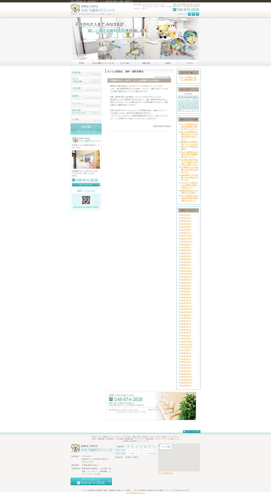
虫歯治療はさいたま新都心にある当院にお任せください (189, 177)
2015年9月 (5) (186, 280)
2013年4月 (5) (186, 365)
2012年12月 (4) (186, 377)
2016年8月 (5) (186, 247)
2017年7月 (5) (186, 215)
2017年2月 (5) (186, 230)
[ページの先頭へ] (191, 431)
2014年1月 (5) (186, 338)
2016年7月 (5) (186, 250)
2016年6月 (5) (186, 253)
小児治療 (119, 439)
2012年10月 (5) (186, 383)
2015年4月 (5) (186, 294)
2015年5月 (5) (186, 291)
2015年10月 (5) (186, 277)
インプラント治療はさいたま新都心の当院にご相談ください (189, 185)
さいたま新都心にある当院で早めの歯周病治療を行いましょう (189, 154)
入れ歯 (170, 439)
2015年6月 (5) (186, 288)
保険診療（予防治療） (106, 439)
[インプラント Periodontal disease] (86, 106)
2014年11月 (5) (186, 309)
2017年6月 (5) (186, 218)
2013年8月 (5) (186, 353)
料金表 (144, 437)
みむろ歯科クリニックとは (109, 437)
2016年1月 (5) (186, 268)
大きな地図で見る (165, 473)
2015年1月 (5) (186, 303)
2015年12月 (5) (186, 271)
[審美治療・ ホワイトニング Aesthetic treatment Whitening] (86, 114)
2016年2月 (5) (186, 265)
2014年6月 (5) (186, 324)
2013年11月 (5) (186, 344)
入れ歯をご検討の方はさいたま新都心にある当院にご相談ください (189, 162)
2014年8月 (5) (186, 318)
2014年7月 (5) (186, 321)
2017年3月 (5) (186, 227)
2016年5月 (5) (186, 256)
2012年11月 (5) (186, 380)
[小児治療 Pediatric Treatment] (86, 91)
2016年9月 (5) (186, 244)
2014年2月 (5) (186, 335)
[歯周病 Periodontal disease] (86, 99)
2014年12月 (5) (186, 306)
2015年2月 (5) (186, 300)
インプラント (140, 439)
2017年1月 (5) (186, 233)
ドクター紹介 (126, 437)
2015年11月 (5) (186, 274)
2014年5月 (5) (186, 327)
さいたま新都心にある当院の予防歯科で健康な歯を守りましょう (189, 198)
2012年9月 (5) (186, 386)
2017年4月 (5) (186, 224)
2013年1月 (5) (186, 374)
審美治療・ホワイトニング (156, 439)
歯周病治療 (129, 439)
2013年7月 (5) (186, 356)
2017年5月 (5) (186, 221)
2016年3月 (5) (186, 262)
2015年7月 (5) (186, 286)
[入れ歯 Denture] (86, 122)
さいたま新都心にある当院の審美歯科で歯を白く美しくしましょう (189, 126)
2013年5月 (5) (186, 362)
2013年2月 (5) (186, 371)
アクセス (152, 437)
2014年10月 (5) (186, 312)
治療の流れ (136, 437)
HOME (94, 437)
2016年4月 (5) (186, 259)
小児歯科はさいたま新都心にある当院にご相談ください (189, 169)
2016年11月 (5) (186, 239)
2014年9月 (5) (186, 315)
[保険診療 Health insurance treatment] (86, 75)
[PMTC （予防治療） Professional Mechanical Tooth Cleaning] (86, 83)
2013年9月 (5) (186, 350)
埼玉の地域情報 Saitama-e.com (135, 493)
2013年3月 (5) (186, 368)
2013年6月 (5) (186, 359)
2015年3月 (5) (186, 297)
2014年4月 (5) (186, 330)
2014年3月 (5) (186, 333)
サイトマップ (143, 441)
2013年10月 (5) (186, 347)
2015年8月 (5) (186, 283)
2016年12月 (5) (186, 236)
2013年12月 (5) (186, 341)
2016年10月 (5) (186, 241)
